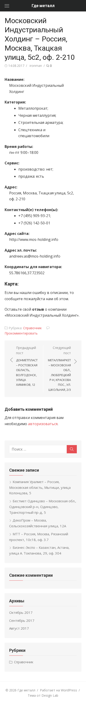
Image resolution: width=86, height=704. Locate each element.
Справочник (32, 328)
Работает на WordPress (58, 690)
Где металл (43, 5)
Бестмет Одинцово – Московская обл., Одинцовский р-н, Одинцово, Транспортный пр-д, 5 (42, 507)
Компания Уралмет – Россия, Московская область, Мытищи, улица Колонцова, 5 (40, 487)
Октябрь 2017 (21, 612)
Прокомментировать (21, 333)
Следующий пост (59, 368)
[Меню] (6, 5)
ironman (36, 65)
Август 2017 (19, 628)
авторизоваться (43, 423)
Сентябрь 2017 (21, 620)
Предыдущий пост (27, 366)
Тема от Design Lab (43, 695)
